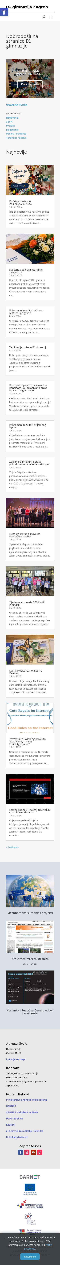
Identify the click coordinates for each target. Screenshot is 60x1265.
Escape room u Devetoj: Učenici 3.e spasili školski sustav (30, 811)
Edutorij (10, 1124)
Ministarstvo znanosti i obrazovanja (26, 1099)
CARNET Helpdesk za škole (22, 1112)
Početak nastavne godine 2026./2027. (30, 72)
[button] (4, 12)
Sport (9, 121)
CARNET (11, 1106)
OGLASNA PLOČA (16, 104)
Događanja (12, 129)
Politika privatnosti (17, 1137)
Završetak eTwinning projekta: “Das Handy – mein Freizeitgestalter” (27, 741)
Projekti (10, 125)
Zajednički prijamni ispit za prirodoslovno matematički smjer (29, 463)
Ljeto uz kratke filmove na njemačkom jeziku (24, 535)
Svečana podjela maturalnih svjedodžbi (26, 271)
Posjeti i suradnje (16, 133)
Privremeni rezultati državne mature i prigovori (26, 312)
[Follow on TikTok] (39, 1152)
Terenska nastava (16, 137)
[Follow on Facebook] (20, 1152)
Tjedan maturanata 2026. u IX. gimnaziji (27, 603)
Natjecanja (12, 117)
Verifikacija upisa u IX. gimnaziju (28, 347)
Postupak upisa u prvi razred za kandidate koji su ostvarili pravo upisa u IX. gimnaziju (28, 388)
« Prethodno (12, 847)
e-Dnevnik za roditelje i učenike (24, 1131)
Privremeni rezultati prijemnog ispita (27, 426)
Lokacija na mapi (15, 1059)
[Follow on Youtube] (33, 1152)
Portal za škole (14, 1118)
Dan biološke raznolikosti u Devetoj (25, 672)
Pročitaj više (30, 84)
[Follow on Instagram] (26, 1152)
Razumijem (30, 1256)
